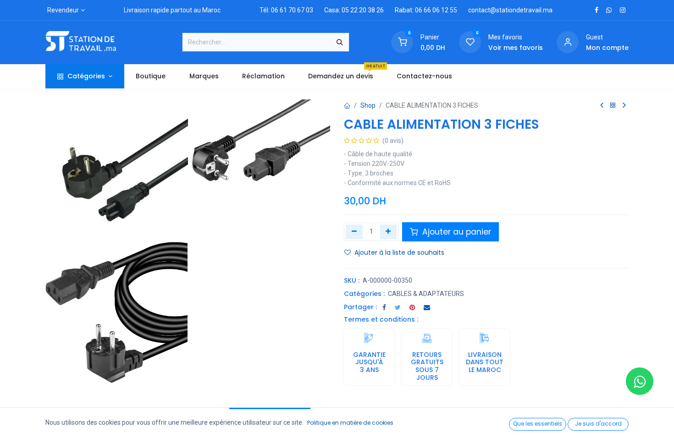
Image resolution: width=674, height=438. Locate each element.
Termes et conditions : (381, 319)
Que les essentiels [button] (537, 423)
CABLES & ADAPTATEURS (426, 293)
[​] (596, 10)
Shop (368, 105)
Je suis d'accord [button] (598, 423)
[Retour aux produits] (613, 105)
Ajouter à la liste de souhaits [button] (399, 252)
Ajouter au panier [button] (455, 231)
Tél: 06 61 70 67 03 (286, 10)
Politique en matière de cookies (350, 423)
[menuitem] (150, 76)
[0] (402, 41)
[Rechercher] (340, 42)
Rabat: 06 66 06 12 (421, 10)
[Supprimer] (354, 231)
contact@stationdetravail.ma (510, 10)
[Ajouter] (388, 231)
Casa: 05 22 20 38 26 (354, 10)
